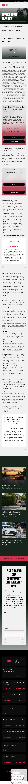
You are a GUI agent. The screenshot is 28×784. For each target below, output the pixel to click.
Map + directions (20, 725)
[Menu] (25, 5)
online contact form (7, 399)
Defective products (8, 273)
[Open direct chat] (25, 767)
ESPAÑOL (17, 1)
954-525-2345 (24, 1)
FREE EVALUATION (14, 141)
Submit (14, 641)
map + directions (20, 688)
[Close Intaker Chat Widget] (27, 767)
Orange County (23, 558)
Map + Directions (20, 676)
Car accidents (6, 200)
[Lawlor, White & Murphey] (5, 4)
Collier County (12, 558)
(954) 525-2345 (7, 688)
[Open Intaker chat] (13, 783)
